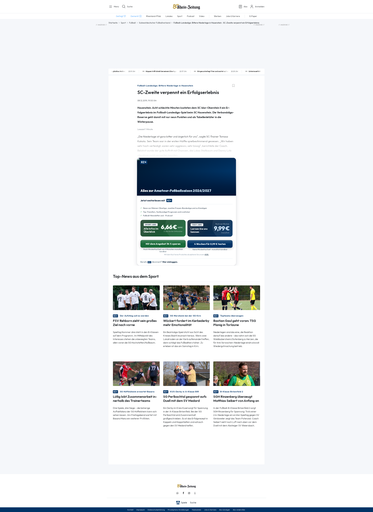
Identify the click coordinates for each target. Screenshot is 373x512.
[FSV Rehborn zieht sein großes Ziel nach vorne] (136, 297)
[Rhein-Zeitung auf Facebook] (183, 493)
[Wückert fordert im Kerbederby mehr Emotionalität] (186, 297)
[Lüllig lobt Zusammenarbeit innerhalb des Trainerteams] (136, 373)
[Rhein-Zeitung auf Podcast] (194, 493)
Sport (123, 22)
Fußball (132, 22)
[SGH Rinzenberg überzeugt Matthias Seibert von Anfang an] (236, 373)
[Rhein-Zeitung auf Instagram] (189, 493)
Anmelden (259, 6)
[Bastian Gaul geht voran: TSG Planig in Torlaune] (236, 297)
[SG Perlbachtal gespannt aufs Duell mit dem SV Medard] (186, 373)
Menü (116, 6)
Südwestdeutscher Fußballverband (154, 22)
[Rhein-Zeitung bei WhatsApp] (177, 493)
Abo (245, 6)
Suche (130, 6)
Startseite (113, 22)
